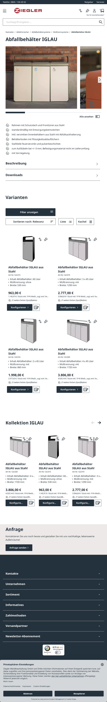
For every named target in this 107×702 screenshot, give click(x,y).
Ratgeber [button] (89, 2)
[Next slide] (99, 80)
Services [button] (100, 2)
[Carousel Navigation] (96, 422)
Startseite (10, 32)
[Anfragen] (36, 307)
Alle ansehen (87, 116)
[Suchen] (100, 22)
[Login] (94, 10)
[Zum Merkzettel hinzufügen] (45, 239)
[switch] (58, 652)
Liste (63, 221)
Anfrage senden (17, 547)
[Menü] (4, 10)
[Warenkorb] (101, 10)
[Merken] (87, 10)
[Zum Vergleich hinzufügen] (40, 239)
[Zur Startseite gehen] (28, 10)
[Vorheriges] (93, 422)
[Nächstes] (99, 422)
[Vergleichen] (80, 10)
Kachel (82, 221)
